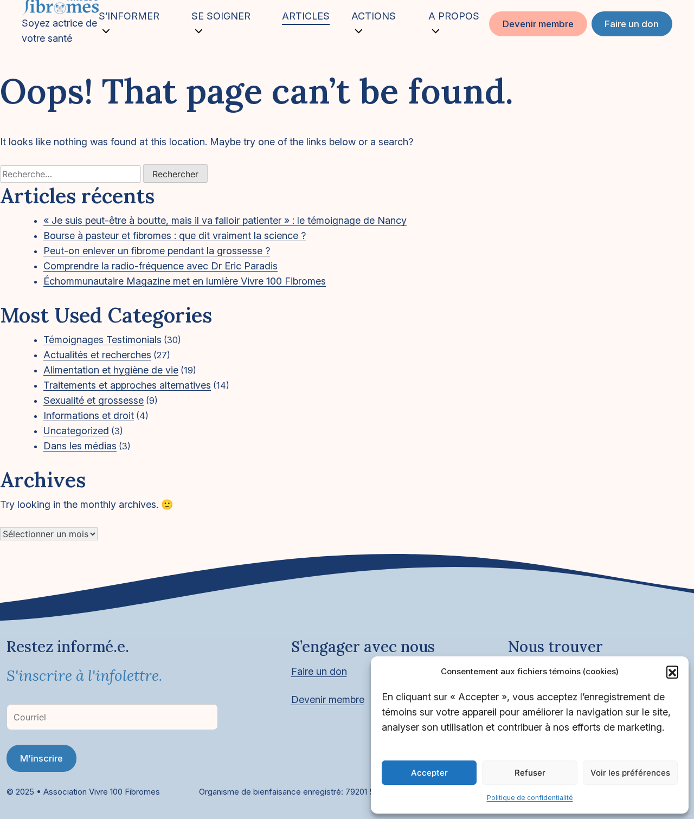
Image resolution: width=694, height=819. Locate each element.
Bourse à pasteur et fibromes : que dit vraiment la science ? (174, 235)
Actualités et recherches (97, 354)
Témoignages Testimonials (102, 339)
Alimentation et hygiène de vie (110, 370)
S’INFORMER (129, 16)
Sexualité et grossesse (93, 400)
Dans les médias (80, 446)
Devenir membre (538, 23)
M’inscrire (41, 758)
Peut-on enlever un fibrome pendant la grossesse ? (156, 250)
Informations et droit (88, 415)
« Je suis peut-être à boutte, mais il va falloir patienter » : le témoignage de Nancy (225, 220)
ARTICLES (306, 16)
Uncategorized (76, 430)
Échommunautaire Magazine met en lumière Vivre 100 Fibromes (184, 281)
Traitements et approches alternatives (127, 385)
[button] (672, 671)
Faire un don (632, 23)
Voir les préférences (630, 773)
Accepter (429, 773)
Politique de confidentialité (530, 798)
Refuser (530, 773)
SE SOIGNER (220, 16)
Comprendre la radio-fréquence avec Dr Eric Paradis (160, 266)
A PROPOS (453, 16)
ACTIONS (373, 16)
